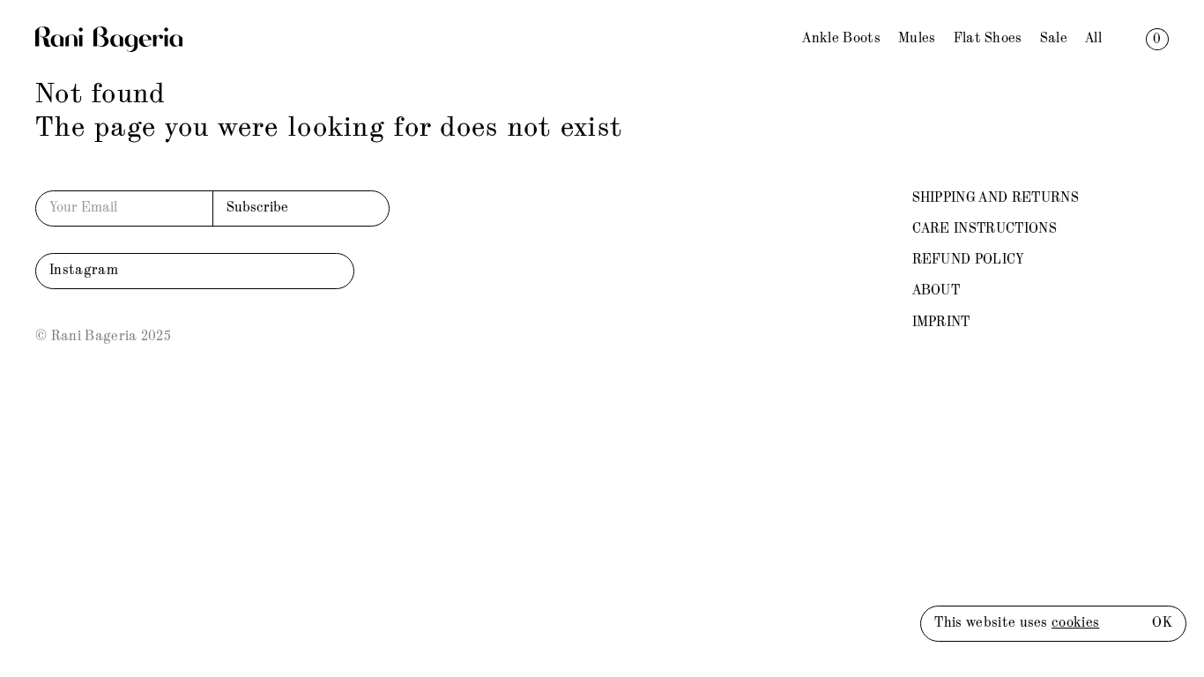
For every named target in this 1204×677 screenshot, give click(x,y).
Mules (917, 39)
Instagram (83, 271)
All (1093, 39)
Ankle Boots (841, 39)
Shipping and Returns (995, 198)
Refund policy (968, 260)
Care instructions (984, 229)
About (936, 291)
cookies (1075, 623)
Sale (1053, 39)
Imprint (941, 323)
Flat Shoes (988, 39)
